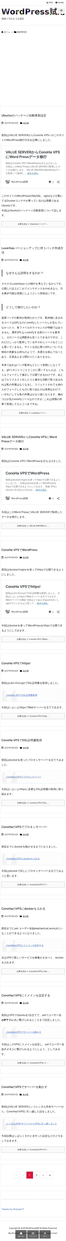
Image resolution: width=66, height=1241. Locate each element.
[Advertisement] (33, 71)
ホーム (7, 32)
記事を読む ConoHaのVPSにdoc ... (33, 971)
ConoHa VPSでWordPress (19, 550)
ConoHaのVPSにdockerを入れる (23, 858)
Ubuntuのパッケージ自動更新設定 (23, 115)
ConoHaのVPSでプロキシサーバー (23, 776)
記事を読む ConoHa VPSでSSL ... (33, 803)
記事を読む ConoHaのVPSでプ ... (33, 884)
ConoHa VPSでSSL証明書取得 (21, 695)
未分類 (26, 123)
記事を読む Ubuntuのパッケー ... (33, 224)
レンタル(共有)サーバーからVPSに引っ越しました (31, 1123)
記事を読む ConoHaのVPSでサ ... (33, 1149)
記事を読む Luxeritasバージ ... (33, 413)
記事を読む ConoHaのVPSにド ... (33, 1063)
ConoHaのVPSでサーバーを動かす (23, 1032)
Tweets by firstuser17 (13, 1209)
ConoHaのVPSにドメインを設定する (25, 945)
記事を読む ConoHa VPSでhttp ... (33, 716)
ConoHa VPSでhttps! (15, 663)
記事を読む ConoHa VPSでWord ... (33, 639)
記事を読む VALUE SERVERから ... (33, 526)
